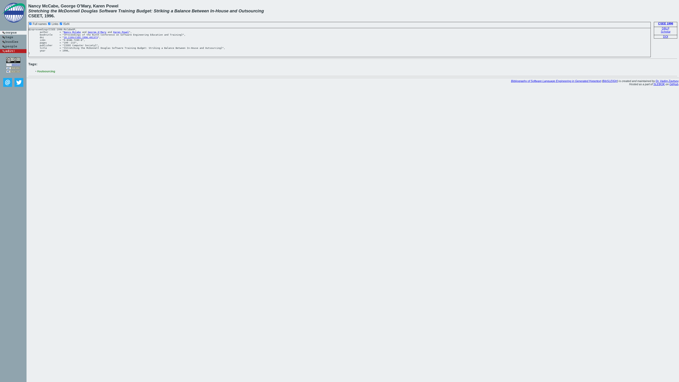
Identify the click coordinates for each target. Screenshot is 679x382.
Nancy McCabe (72, 32)
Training (126, 10)
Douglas (89, 10)
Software (108, 10)
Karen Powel (121, 32)
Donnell (72, 10)
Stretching (38, 10)
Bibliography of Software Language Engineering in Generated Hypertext (556, 81)
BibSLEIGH (610, 81)
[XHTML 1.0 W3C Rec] (13, 68)
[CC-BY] (13, 61)
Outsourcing (251, 10)
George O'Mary (97, 32)
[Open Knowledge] (13, 65)
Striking (162, 10)
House (222, 10)
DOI (665, 36)
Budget (143, 10)
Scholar (666, 31)
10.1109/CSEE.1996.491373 (81, 37)
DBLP (665, 28)
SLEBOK (659, 84)
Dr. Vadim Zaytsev (667, 81)
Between (200, 10)
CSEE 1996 (665, 23)
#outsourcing (46, 71)
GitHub (673, 84)
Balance (182, 10)
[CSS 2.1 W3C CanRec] (13, 75)
